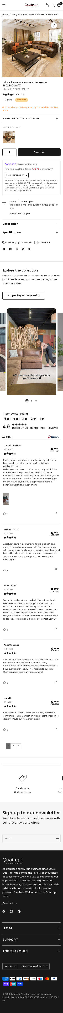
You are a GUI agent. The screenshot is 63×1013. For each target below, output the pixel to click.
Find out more (22, 792)
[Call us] (48, 5)
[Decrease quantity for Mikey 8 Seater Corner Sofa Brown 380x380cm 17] (5, 152)
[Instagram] (13, 911)
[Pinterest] (18, 249)
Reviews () (31, 94)
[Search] (53, 5)
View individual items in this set (20, 118)
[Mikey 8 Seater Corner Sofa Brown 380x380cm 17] (8, 136)
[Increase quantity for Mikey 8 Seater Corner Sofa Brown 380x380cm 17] (13, 152)
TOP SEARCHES (15, 951)
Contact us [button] (9, 903)
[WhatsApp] (24, 249)
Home (5, 14)
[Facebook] (4, 249)
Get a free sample (20, 213)
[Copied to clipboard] (30, 249)
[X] (11, 249)
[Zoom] (54, 25)
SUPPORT (10, 939)
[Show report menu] (56, 513)
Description (10, 224)
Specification (11, 232)
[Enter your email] (57, 838)
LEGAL (7, 928)
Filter (9, 437)
